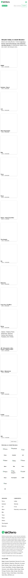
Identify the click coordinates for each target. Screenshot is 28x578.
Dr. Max (2, 414)
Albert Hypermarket (5, 130)
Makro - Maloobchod (6, 371)
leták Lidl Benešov (21, 43)
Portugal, (4, 571)
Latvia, (8, 569)
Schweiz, (7, 565)
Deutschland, (12, 561)
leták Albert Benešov (6, 45)
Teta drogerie (4, 239)
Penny (3, 501)
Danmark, (18, 561)
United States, (13, 573)
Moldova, (12, 569)
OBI (2, 436)
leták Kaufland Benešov (11, 43)
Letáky (15, 501)
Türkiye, (8, 573)
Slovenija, (4, 573)
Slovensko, (20, 571)
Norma (2, 326)
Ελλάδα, (22, 561)
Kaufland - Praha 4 (5, 87)
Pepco (2, 196)
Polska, (22, 569)
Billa (2, 152)
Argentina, (12, 563)
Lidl (2, 109)
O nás (15, 506)
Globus (3, 520)
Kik (1, 261)
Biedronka (3, 283)
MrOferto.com (11, 575)
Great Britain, (9, 567)
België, (3, 561)
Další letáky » (14, 441)
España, (19, 565)
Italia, (3, 563)
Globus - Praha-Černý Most (7, 217)
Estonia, (15, 565)
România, (8, 571)
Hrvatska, (14, 567)
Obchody (16, 504)
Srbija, (12, 571)
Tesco (2, 174)
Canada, (7, 561)
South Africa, (5, 575)
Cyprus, (11, 565)
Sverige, (16, 571)
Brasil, (3, 565)
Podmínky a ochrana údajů (20, 509)
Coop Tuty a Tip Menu (6, 304)
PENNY (2, 65)
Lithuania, (4, 569)
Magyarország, (20, 567)
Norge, (19, 569)
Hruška (2, 393)
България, (22, 563)
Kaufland (4, 504)
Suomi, (22, 565)
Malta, (15, 569)
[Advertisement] (14, 23)
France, (4, 567)
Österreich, (17, 563)
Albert (3, 509)
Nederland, (7, 563)
